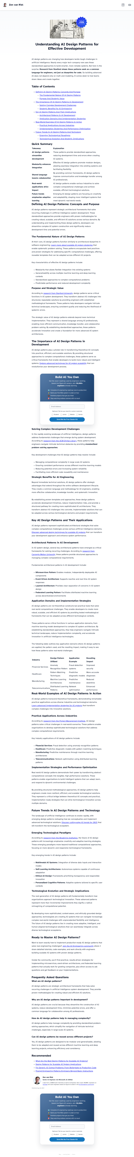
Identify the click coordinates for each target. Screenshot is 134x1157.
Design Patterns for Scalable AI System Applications (58, 1064)
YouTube (45, 1084)
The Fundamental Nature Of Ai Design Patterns (60, 95)
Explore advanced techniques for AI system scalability (63, 363)
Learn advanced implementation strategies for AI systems (57, 706)
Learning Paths (66, 1154)
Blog (60, 1154)
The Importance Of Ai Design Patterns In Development (59, 102)
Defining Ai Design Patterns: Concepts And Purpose (58, 92)
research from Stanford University (58, 293)
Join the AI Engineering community (78, 946)
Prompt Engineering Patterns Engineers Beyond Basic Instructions (64, 1071)
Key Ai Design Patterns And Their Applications (56, 112)
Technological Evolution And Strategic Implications (62, 139)
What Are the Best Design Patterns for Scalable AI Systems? (62, 1061)
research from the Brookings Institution (60, 838)
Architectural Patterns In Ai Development (57, 115)
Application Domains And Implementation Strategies (63, 119)
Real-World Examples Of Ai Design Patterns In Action (59, 122)
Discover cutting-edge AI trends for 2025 (79, 822)
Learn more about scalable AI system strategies (72, 245)
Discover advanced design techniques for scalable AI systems (58, 532)
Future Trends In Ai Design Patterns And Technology (58, 132)
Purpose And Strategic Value (52, 99)
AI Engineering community (86, 1084)
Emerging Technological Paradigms (55, 135)
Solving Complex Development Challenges (58, 105)
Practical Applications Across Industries (57, 125)
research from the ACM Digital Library (60, 441)
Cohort (73, 1154)
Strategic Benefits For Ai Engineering (56, 109)
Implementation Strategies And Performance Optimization (65, 129)
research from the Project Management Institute (64, 721)
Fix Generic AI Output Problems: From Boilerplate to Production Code (66, 1068)
